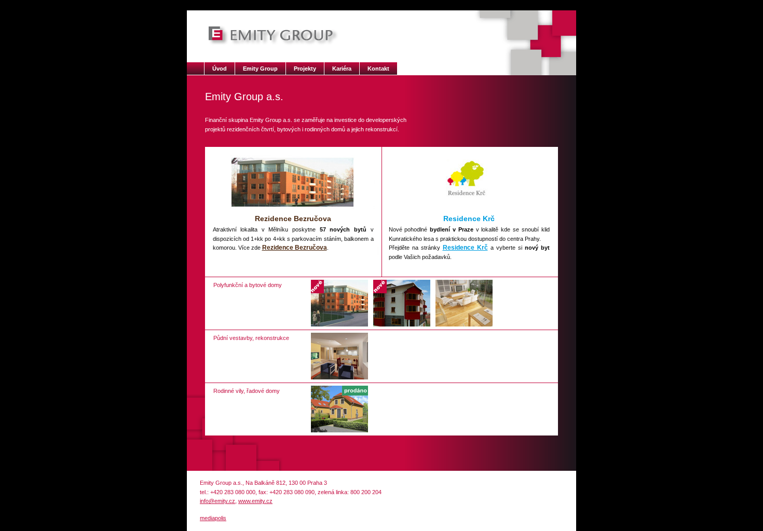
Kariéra (341, 68)
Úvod (219, 68)
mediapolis (213, 518)
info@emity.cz (217, 501)
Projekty (305, 68)
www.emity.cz (255, 501)
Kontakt (378, 68)
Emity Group (260, 68)
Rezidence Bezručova (294, 247)
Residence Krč (465, 247)
